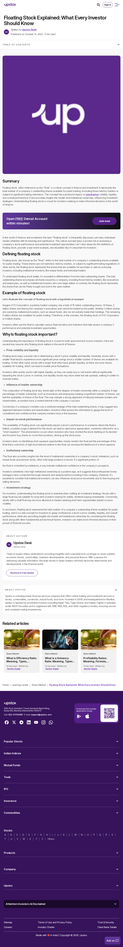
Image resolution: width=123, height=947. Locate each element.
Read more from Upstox (22, 573)
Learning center (20, 685)
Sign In (107, 5)
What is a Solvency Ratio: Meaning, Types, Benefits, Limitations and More (59, 660)
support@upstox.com (41, 714)
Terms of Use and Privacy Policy (55, 922)
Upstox (83, 935)
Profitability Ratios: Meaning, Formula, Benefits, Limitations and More (96, 660)
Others (51, 839)
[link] (22, 651)
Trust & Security (106, 922)
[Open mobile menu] (117, 5)
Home (6, 685)
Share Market (39, 685)
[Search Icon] (100, 4)
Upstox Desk (29, 29)
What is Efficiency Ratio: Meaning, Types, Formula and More (21, 660)
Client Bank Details (107, 927)
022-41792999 (15, 714)
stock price (92, 194)
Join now (104, 221)
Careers (8, 927)
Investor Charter (46, 927)
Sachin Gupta (13, 669)
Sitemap (8, 922)
